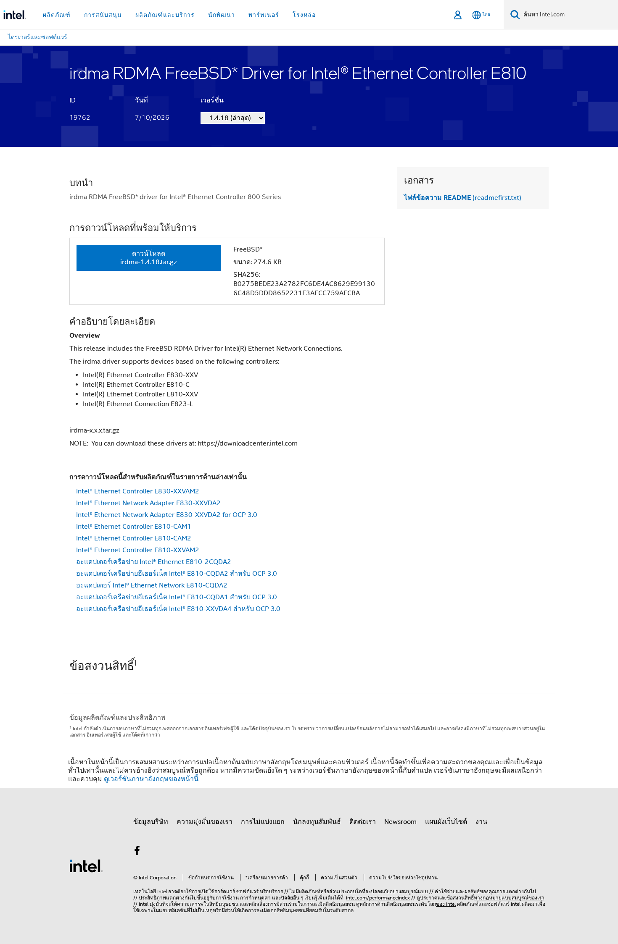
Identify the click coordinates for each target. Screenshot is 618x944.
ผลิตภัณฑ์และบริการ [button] (165, 14)
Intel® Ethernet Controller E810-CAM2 (133, 538)
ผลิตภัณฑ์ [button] (57, 14)
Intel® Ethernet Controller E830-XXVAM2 (137, 491)
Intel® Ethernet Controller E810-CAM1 (133, 526)
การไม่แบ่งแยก (263, 822)
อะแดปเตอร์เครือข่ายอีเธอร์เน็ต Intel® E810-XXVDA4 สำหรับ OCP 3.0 (178, 609)
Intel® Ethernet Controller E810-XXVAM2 (137, 550)
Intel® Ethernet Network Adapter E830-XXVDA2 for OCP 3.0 (166, 515)
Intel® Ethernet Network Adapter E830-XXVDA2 (148, 503)
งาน (481, 822)
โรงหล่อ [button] (304, 14)
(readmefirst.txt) (462, 198)
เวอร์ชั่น (212, 100)
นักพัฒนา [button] (221, 14)
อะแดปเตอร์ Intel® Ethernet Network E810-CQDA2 (151, 585)
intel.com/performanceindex (378, 897)
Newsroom (400, 822)
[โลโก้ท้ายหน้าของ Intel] (86, 865)
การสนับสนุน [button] (103, 14)
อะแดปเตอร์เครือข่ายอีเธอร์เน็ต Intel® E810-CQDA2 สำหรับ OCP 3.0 (176, 573)
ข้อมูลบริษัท (150, 822)
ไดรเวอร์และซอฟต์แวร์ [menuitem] (37, 37)
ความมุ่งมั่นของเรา (204, 822)
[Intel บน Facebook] (137, 852)
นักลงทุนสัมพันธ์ (317, 822)
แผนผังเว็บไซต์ (446, 822)
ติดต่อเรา (362, 822)
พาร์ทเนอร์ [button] (263, 14)
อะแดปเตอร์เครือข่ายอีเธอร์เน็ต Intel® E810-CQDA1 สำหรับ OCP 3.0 (176, 597)
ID (72, 100)
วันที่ (141, 100)
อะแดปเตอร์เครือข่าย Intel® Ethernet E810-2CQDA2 (153, 562)
